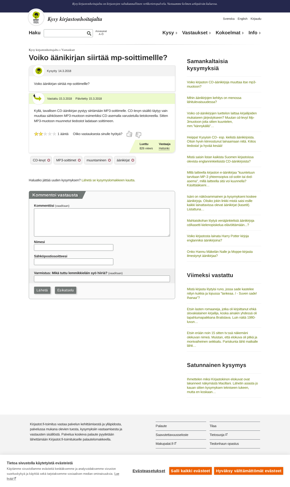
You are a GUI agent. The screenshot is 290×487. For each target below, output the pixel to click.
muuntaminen (96, 160)
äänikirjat (123, 160)
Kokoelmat (228, 32)
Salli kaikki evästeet (190, 471)
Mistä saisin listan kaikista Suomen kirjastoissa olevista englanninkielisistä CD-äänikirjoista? (220, 159)
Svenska (228, 18)
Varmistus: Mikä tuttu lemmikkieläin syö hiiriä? (70, 273)
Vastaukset (195, 32)
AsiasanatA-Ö (101, 32)
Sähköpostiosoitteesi (50, 256)
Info (253, 32)
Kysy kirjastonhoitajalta (43, 50)
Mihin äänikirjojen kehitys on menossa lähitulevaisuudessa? (214, 100)
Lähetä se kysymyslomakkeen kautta (108, 180)
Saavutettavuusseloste (172, 435)
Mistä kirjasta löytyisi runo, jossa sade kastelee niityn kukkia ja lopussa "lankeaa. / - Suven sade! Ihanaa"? (222, 293)
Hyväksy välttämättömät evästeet (248, 471)
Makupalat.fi (164, 443)
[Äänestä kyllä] (130, 134)
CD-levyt (39, 160)
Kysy (168, 32)
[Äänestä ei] (138, 135)
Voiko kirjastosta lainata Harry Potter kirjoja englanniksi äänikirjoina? (218, 238)
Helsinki (164, 148)
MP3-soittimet (66, 160)
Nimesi (39, 242)
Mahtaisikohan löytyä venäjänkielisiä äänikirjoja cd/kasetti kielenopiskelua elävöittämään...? (220, 223)
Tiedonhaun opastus (224, 443)
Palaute (161, 426)
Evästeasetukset (149, 471)
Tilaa (213, 426)
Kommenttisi (44, 205)
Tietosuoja (217, 435)
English (242, 18)
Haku (35, 32)
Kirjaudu (256, 18)
